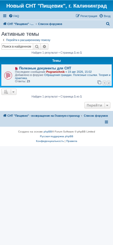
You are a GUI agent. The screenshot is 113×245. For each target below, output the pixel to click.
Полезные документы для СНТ (45, 68)
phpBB (48, 131)
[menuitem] (14, 16)
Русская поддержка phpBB (56, 136)
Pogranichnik (55, 71)
